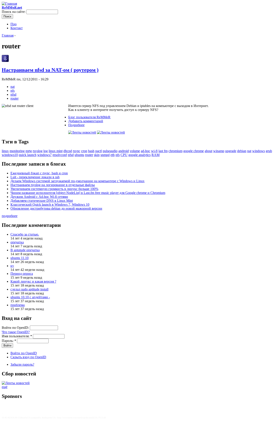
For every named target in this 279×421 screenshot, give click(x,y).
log (45, 151)
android (123, 151)
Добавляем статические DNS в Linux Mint (41, 200)
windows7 (44, 155)
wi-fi (154, 151)
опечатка (17, 242)
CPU (124, 155)
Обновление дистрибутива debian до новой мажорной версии (56, 208)
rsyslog (38, 151)
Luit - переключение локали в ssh (35, 177)
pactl (98, 151)
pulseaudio (110, 151)
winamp (218, 151)
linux (5, 151)
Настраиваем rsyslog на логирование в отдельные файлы (52, 185)
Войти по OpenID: (16, 327)
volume (135, 151)
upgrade (230, 151)
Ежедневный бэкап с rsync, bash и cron (39, 173)
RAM (155, 155)
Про (13, 24)
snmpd (105, 155)
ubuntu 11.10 (19, 258)
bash (91, 151)
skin (97, 155)
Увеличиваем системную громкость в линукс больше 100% (54, 189)
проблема (17, 305)
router (14, 98)
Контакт (16, 28)
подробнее (9, 216)
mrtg (29, 151)
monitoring (17, 151)
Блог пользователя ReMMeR (89, 117)
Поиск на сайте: (14, 12)
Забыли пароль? (22, 364)
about (208, 151)
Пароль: (9, 341)
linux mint (56, 151)
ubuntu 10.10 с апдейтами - (30, 297)
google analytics (139, 155)
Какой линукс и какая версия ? (33, 281)
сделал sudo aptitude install (29, 289)
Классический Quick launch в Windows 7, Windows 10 (49, 204)
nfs (12, 90)
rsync (76, 151)
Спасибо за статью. (24, 234)
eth (113, 155)
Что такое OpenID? (16, 332)
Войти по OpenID (23, 353)
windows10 (10, 155)
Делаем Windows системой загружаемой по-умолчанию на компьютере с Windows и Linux (77, 181)
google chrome (193, 151)
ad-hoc (145, 151)
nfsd (13, 94)
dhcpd (67, 151)
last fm (163, 151)
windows (258, 151)
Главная (8, 35)
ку (12, 266)
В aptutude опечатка (25, 250)
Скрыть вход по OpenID (28, 357)
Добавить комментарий (85, 121)
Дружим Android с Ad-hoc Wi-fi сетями (39, 197)
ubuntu (79, 155)
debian (241, 151)
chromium (175, 151)
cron (84, 151)
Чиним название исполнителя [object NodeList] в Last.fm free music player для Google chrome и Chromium (87, 193)
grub (269, 151)
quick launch (27, 155)
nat (12, 86)
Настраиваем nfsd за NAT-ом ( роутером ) (50, 70)
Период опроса (21, 273)
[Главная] (9, 3)
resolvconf (60, 155)
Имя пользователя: (17, 336)
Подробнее (76, 125)
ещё (4, 387)
